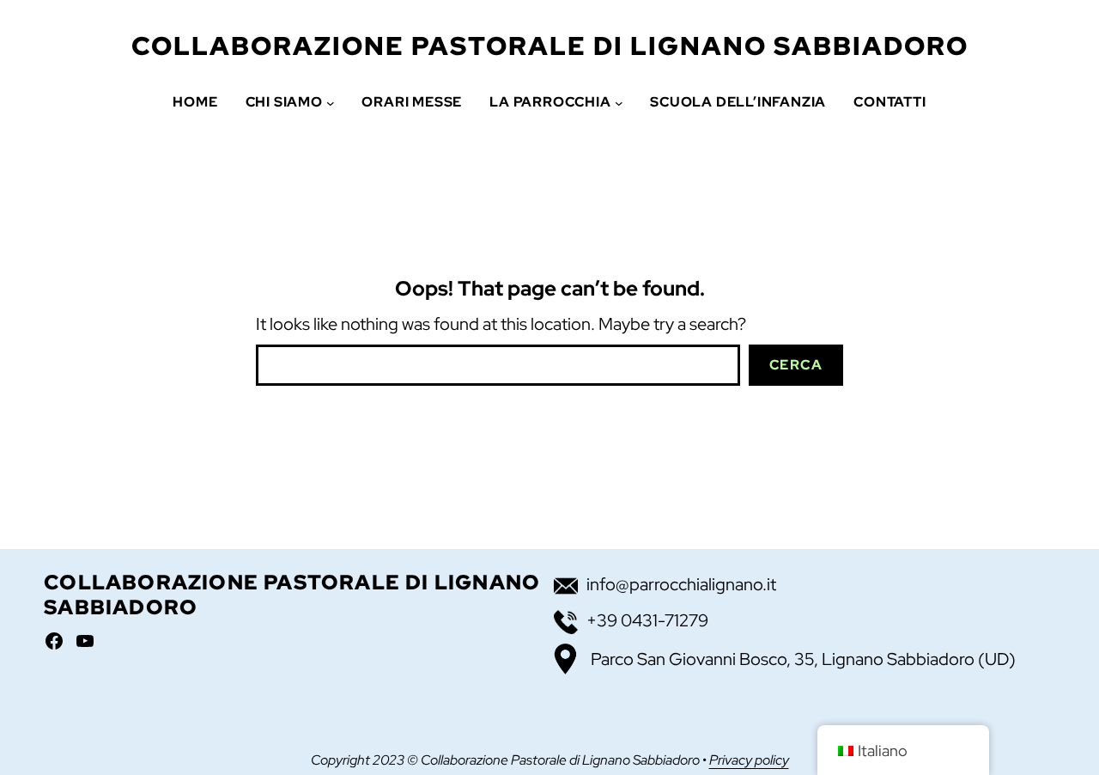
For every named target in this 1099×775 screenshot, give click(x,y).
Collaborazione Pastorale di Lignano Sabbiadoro (549, 45)
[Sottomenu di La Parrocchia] (619, 102)
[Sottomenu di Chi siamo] (330, 102)
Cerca (796, 365)
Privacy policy (749, 760)
